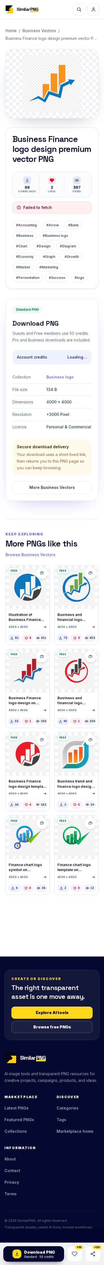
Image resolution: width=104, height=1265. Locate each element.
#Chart (21, 246)
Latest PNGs (16, 1108)
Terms (10, 1193)
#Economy (25, 257)
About (10, 1159)
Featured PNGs (19, 1119)
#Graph (49, 257)
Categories (67, 1108)
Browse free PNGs (52, 1027)
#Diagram (68, 246)
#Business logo (55, 236)
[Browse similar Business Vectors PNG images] (41, 573)
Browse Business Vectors (30, 554)
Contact (12, 1170)
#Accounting (26, 225)
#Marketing (48, 267)
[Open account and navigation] (93, 9)
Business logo (60, 377)
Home (11, 30)
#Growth (72, 257)
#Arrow (52, 225)
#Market (23, 267)
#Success (57, 278)
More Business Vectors (52, 487)
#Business (24, 236)
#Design (43, 246)
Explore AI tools (52, 1012)
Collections (15, 1131)
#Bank (73, 225)
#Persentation (27, 278)
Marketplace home (75, 1131)
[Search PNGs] (79, 9)
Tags (61, 1119)
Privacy (11, 1182)
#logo (79, 278)
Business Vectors (39, 30)
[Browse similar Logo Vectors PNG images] (90, 740)
